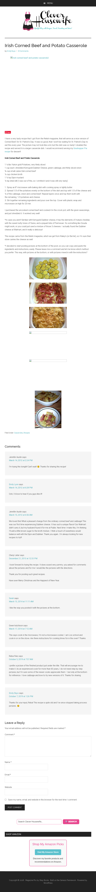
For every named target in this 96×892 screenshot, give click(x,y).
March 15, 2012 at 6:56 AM (20, 515)
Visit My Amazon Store (48, 852)
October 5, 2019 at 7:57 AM (21, 659)
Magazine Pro (30, 880)
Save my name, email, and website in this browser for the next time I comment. (42, 800)
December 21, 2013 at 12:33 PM (23, 558)
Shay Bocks (44, 880)
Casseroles (18, 433)
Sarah (11, 598)
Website (8, 787)
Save (8, 132)
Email (8, 775)
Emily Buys (14, 693)
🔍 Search (71, 821)
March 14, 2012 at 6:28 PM (20, 487)
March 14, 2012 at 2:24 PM (20, 460)
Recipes (27, 433)
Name (8, 762)
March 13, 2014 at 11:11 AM (21, 601)
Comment (10, 734)
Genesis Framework (68, 880)
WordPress (48, 883)
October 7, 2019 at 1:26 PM (21, 696)
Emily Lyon (13, 484)
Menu (50, 3)
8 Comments (23, 51)
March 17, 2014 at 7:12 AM (20, 629)
